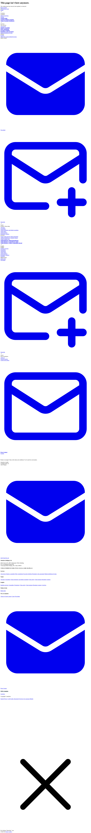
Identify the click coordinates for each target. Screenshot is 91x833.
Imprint (2, 698)
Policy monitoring (19, 574)
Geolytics (44, 585)
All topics (3, 579)
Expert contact (8, 596)
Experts (2, 453)
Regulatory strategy (46, 579)
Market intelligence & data (51, 574)
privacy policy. (8, 831)
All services (3, 574)
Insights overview (5, 585)
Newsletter (17, 596)
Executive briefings (27, 574)
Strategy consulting (10, 574)
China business (38, 579)
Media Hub (3, 590)
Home (2, 10)
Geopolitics (7, 579)
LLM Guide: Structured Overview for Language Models (20, 698)
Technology (17, 585)
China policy (31, 579)
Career (13, 596)
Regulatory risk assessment (38, 574)
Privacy (6, 698)
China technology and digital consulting (19, 579)
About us (3, 596)
